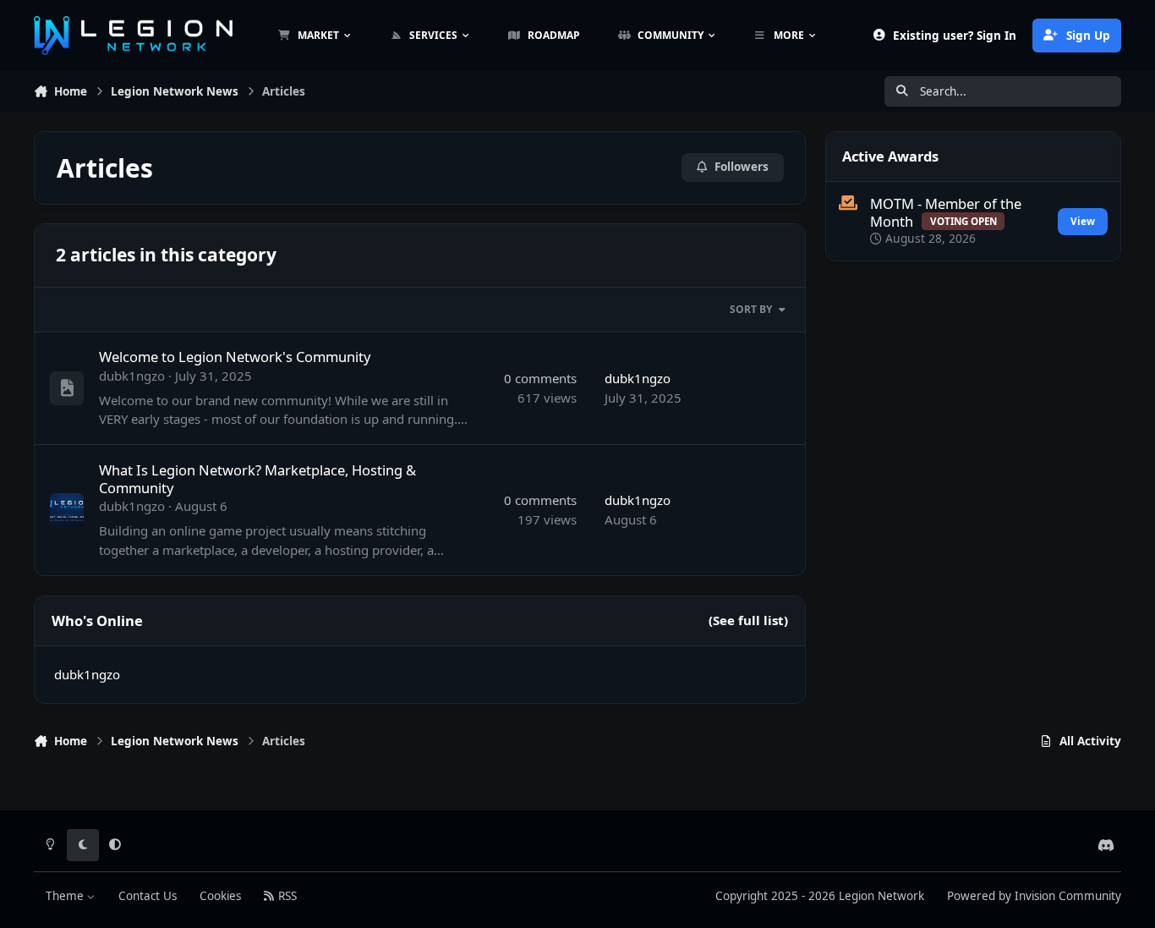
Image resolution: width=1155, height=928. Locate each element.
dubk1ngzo (132, 375)
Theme (66, 895)
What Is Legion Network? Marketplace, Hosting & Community (257, 478)
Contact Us (147, 895)
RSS (286, 895)
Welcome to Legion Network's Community (234, 356)
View (1082, 221)
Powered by (1034, 895)
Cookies (220, 895)
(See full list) (748, 620)
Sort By (751, 309)
